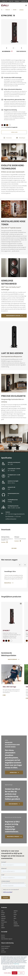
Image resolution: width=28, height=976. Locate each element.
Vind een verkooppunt (5, 946)
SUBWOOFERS (16, 925)
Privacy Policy (16, 963)
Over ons (3, 935)
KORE (2, 910)
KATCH (15, 918)
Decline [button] (21, 973)
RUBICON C (3, 918)
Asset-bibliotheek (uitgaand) (6, 938)
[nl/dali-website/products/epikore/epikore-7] (11, 615)
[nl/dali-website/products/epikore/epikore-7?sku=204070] (11, 641)
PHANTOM (16, 923)
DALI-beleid (3, 951)
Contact (2, 950)
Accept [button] (14, 973)
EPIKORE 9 (21, 9)
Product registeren (4, 948)
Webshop (3, 937)
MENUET (3, 920)
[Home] (4, 5)
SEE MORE (14, 548)
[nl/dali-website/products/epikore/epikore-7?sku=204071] (6, 641)
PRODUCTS (7, 9)
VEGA (15, 916)
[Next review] (25, 565)
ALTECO (15, 914)
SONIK (2, 925)
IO (14, 920)
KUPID (15, 912)
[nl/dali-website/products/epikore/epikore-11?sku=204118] (27, 641)
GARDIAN (15, 922)
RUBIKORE (3, 916)
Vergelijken (14, 132)
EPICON (2, 914)
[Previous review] (20, 565)
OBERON (3, 927)
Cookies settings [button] (7, 973)
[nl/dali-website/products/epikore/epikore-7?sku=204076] (4, 641)
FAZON (2, 923)
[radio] (2, 125)
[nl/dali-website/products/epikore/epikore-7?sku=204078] (9, 641)
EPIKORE (14, 9)
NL (1, 9)
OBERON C (16, 910)
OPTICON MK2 (4, 922)
